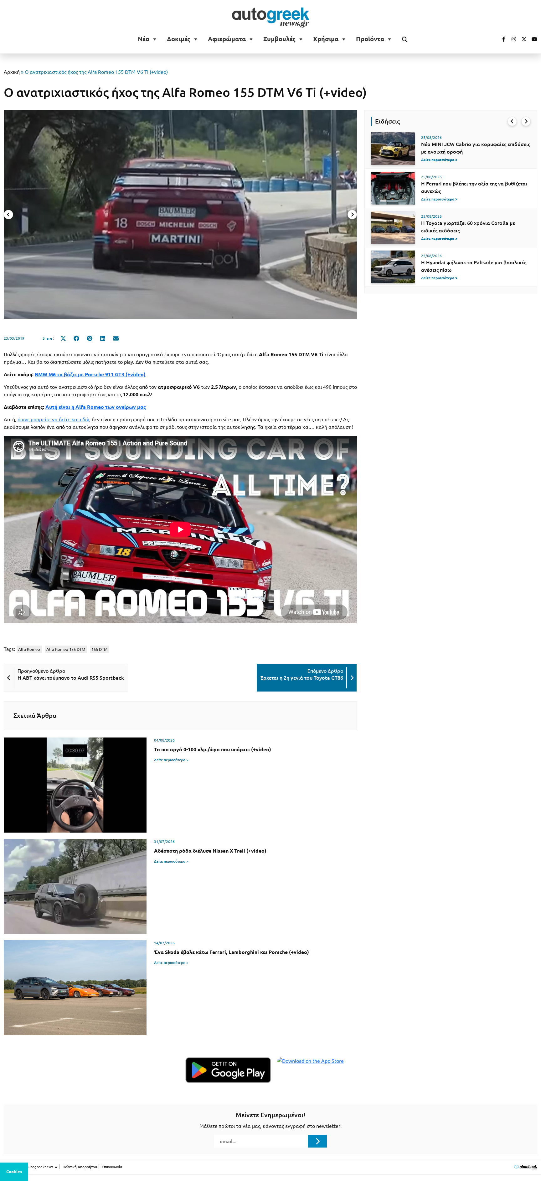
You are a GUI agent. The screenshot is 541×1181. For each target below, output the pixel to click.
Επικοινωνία (112, 1167)
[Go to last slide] (512, 121)
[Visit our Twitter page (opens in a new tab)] (522, 39)
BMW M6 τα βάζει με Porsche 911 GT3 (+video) (90, 374)
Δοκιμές (178, 39)
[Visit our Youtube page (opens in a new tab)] (532, 39)
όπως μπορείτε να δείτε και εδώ (53, 419)
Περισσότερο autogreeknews (29, 1167)
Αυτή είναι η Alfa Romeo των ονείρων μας (95, 407)
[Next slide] (352, 214)
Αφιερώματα (227, 39)
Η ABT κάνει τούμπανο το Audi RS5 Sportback (71, 678)
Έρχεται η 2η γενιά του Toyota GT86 (301, 678)
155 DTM (99, 649)
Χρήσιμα (325, 39)
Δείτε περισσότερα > (171, 760)
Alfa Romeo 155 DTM (65, 649)
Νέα (143, 39)
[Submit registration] (317, 1141)
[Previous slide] (8, 214)
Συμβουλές (279, 39)
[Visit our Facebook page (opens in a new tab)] (500, 39)
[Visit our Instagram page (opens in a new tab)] (511, 39)
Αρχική (12, 72)
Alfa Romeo (29, 649)
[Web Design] (525, 1167)
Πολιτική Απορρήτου (80, 1167)
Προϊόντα (370, 39)
